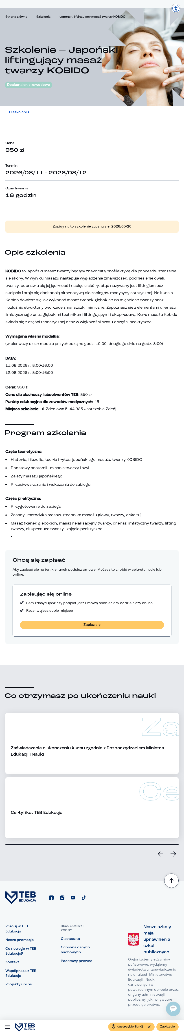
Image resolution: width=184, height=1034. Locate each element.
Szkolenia (43, 17)
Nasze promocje (19, 940)
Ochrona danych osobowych (75, 950)
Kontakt (12, 962)
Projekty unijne (18, 984)
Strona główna (16, 17)
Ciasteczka (70, 939)
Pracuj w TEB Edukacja (16, 929)
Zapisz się (167, 1026)
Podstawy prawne (76, 961)
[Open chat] (173, 1009)
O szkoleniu (19, 112)
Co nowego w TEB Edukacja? (20, 951)
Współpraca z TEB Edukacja (20, 973)
